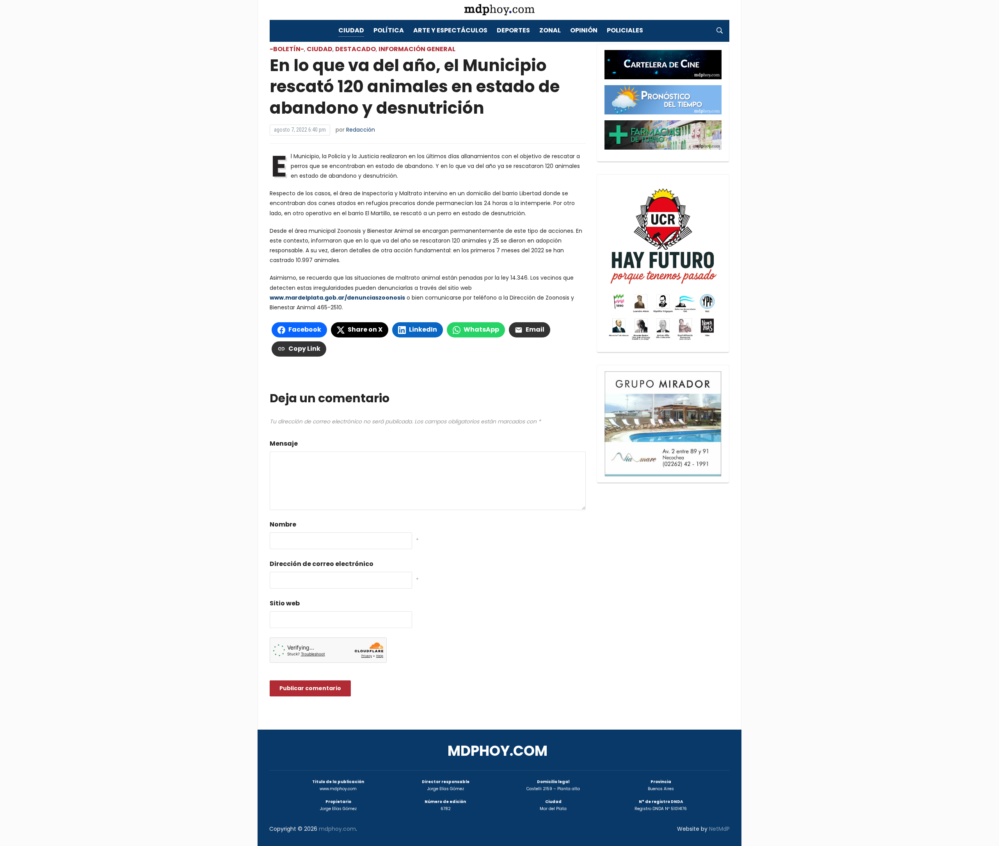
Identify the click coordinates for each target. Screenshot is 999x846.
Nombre (283, 524)
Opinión (583, 30)
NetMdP (719, 829)
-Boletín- (287, 49)
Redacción (360, 130)
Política (388, 30)
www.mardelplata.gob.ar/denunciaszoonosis (337, 298)
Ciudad (351, 30)
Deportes (513, 30)
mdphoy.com (497, 751)
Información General (417, 49)
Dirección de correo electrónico (321, 563)
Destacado (355, 49)
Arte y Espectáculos (450, 30)
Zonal (550, 30)
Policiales (625, 30)
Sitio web (285, 603)
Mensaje (284, 443)
